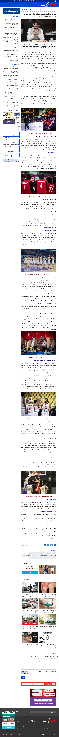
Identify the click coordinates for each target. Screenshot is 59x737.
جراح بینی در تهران (14, 132)
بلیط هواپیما (16, 149)
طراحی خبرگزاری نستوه (50, 734)
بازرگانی (23, 726)
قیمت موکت (6, 135)
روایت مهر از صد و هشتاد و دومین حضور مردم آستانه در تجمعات (11, 105)
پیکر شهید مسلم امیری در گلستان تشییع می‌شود (11, 88)
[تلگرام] (19, 712)
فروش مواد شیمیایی (15, 144)
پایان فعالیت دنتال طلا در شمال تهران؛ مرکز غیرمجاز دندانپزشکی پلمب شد (10, 55)
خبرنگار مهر (50, 53)
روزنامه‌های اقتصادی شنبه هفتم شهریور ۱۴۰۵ (12, 126)
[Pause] (40, 573)
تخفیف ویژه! (8, 727)
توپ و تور (50, 10)
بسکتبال (54, 553)
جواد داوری (48, 553)
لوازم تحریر (6, 132)
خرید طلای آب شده (15, 135)
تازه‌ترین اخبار (16, 17)
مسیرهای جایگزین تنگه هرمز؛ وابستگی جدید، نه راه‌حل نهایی (10, 71)
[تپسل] (22, 563)
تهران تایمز (15, 156)
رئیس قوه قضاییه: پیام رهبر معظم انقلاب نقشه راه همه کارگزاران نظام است (11, 29)
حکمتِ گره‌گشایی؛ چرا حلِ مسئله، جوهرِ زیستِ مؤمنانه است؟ (10, 38)
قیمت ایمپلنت (6, 144)
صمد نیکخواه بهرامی (27, 555)
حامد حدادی (35, 555)
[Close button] (14, 712)
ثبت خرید (30, 572)
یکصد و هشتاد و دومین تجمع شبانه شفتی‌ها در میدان (11, 97)
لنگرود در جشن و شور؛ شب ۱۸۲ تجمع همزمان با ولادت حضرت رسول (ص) (10, 101)
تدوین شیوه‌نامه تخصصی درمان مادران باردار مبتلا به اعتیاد (10, 24)
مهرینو (4, 153)
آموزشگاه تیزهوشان (7, 146)
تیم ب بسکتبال (32, 558)
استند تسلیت (7, 137)
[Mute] (43, 573)
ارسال (23, 677)
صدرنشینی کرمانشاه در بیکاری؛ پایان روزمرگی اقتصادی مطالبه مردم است (11, 67)
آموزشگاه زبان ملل (11, 151)
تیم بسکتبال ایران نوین (41, 558)
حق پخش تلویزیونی (52, 558)
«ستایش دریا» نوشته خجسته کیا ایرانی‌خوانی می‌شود (11, 46)
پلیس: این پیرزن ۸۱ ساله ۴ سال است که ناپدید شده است (10, 59)
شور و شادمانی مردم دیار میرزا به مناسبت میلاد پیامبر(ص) (11, 93)
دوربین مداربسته (7, 139)
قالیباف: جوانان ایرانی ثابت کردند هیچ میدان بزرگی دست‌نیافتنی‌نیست (10, 76)
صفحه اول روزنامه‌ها (14, 111)
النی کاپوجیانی (53, 555)
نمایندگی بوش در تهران (7, 149)
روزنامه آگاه (7, 156)
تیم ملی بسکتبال (41, 553)
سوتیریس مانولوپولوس (43, 555)
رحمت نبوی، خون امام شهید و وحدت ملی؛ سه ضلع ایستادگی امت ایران (10, 19)
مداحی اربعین (15, 139)
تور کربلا (15, 137)
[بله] (17, 712)
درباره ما (34, 726)
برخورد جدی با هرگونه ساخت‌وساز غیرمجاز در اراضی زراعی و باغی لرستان (10, 34)
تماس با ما (29, 726)
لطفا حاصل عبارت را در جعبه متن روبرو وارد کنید (46, 671)
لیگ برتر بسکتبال (32, 553)
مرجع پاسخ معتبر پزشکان (11, 142)
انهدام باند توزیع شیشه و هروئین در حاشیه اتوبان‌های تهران (11, 51)
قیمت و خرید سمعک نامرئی (13, 153)
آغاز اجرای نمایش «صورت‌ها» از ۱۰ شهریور (11, 42)
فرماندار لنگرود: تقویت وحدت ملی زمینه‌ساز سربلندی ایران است (11, 84)
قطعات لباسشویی (15, 146)
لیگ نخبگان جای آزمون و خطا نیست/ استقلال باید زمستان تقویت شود (11, 80)
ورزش (55, 10)
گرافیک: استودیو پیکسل (39, 734)
